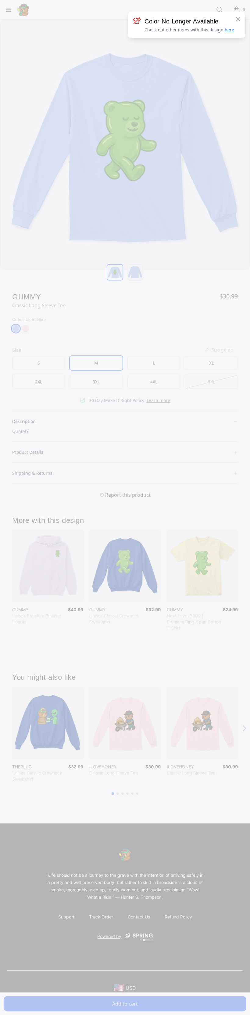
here (229, 30)
